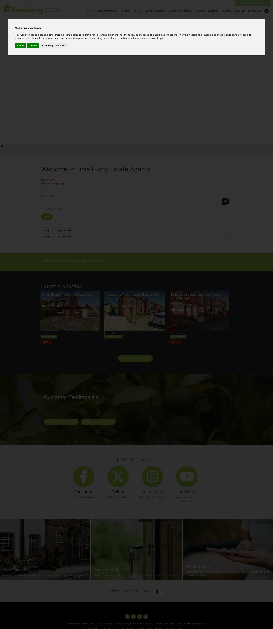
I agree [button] (20, 45)
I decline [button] (33, 45)
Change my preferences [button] (54, 45)
